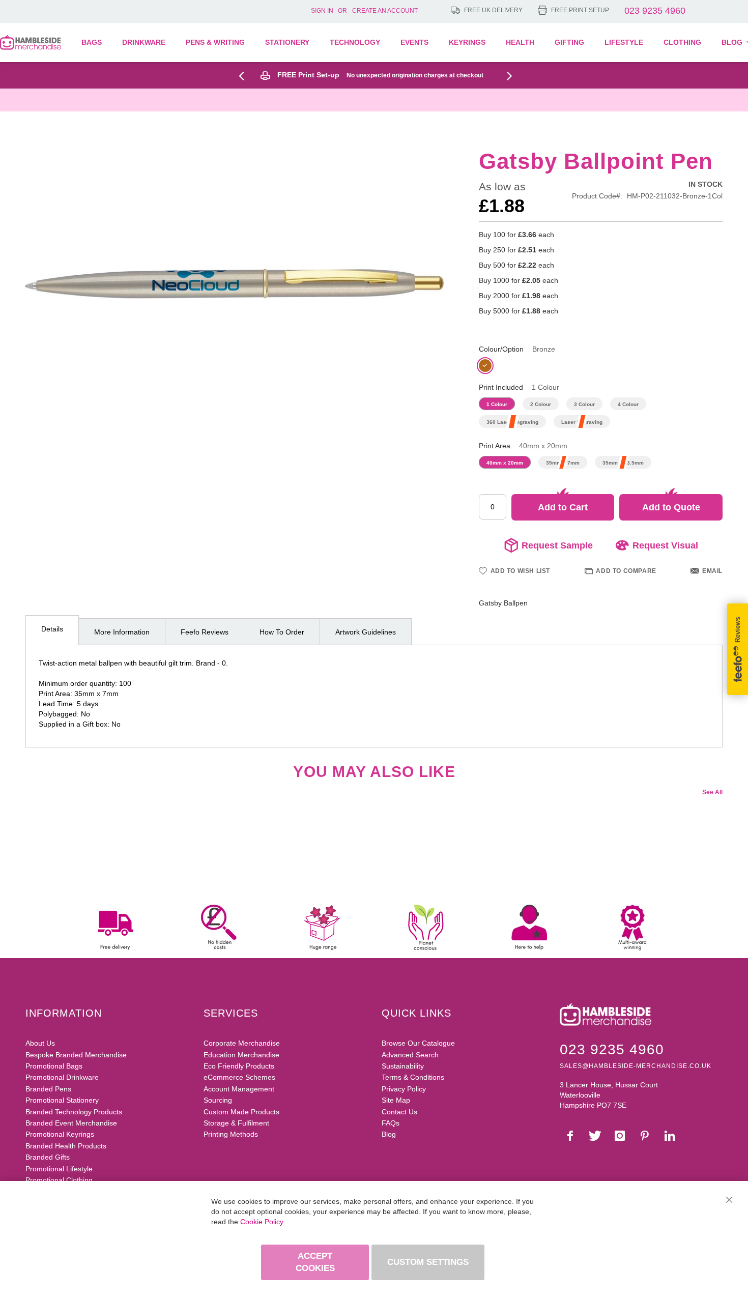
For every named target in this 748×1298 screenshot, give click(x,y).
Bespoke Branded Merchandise (76, 1055)
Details (52, 629)
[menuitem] (96, 42)
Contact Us (399, 1112)
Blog (389, 1134)
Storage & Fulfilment (236, 1123)
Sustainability (403, 1066)
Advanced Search (410, 1055)
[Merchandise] (245, 75)
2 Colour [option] (540, 404)
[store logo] (30, 42)
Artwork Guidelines (365, 632)
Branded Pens (48, 1089)
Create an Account (385, 10)
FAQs (390, 1123)
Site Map (396, 1100)
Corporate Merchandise (242, 1043)
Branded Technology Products (73, 1112)
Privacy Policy (404, 1089)
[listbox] (601, 366)
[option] (485, 365)
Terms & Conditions (413, 1077)
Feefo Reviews (204, 632)
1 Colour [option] (496, 404)
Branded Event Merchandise (71, 1123)
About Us (40, 1043)
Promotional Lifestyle (59, 1169)
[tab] (52, 630)
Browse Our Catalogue (418, 1043)
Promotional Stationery (62, 1100)
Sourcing (218, 1100)
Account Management (239, 1089)
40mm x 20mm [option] (504, 463)
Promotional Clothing (59, 1180)
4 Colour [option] (628, 404)
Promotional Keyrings (59, 1134)
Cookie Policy (261, 1222)
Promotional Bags (53, 1066)
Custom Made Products (241, 1112)
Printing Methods (231, 1134)
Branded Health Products (65, 1146)
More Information (122, 632)
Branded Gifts (47, 1157)
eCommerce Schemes (239, 1077)
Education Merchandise (241, 1055)
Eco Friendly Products (239, 1066)
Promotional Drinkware (62, 1077)
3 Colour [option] (584, 404)
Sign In (322, 10)
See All (712, 792)
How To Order (282, 632)
